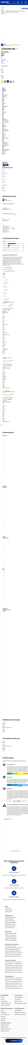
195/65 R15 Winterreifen (10, 935)
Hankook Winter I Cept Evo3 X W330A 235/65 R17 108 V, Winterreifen (14, 965)
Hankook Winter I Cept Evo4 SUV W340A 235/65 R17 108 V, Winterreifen (14, 968)
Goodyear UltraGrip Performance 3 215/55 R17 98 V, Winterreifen (14, 983)
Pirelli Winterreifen (9, 919)
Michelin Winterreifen (10, 920)
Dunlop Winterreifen (9, 927)
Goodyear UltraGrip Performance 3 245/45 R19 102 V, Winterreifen (14, 988)
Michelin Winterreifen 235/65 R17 (13, 951)
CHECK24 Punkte (5, 1030)
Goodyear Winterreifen (10, 926)
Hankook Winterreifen (10, 924)
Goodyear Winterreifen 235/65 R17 (13, 956)
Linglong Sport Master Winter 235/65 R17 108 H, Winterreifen (14, 967)
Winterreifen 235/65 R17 (10, 946)
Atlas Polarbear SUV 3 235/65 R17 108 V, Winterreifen (14, 963)
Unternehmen (4, 1001)
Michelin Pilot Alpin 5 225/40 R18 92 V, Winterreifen (14, 978)
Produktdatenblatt (15, 851)
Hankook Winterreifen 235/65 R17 (13, 954)
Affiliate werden (18, 1001)
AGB (5, 1039)
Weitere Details (13, 228)
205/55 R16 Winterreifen (10, 938)
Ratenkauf (3, 1020)
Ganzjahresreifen (9, 910)
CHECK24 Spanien (5, 1005)
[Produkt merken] (17, 49)
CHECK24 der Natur (20, 1014)
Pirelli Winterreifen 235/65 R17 (12, 949)
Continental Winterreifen (10, 917)
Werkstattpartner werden (20, 1003)
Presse (2, 999)
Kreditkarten (4, 1012)
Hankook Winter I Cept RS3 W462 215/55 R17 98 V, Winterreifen (14, 981)
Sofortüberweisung (5, 1014)
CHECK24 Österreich (6, 1003)
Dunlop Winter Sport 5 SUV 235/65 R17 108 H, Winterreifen (14, 972)
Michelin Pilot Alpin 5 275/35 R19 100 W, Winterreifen (14, 979)
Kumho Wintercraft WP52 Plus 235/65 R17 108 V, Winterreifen (14, 962)
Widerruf (22, 1039)
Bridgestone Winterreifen (11, 922)
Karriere (2, 997)
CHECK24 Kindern (20, 1012)
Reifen (2, 7)
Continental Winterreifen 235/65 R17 (13, 947)
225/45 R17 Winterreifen (10, 940)
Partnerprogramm (19, 997)
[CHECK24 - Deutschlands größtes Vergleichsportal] (4, 2)
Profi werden (18, 999)
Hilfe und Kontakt (5, 1024)
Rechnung (3, 1016)
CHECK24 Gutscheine (6, 1028)
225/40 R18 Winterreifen (11, 936)
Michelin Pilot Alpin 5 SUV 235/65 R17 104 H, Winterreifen (14, 970)
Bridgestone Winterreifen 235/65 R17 (13, 952)
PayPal (2, 1010)
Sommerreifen (8, 911)
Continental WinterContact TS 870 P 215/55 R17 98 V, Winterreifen (14, 984)
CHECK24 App (4, 1026)
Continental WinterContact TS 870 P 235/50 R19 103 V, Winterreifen (14, 986)
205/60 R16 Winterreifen (11, 933)
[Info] (4, 439)
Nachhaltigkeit (18, 1010)
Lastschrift (3, 1018)
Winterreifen (8, 908)
